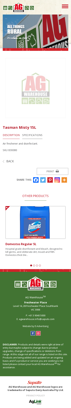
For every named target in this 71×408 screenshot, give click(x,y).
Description (11, 135)
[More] (65, 180)
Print (50, 171)
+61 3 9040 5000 (36, 315)
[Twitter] (43, 180)
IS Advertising (41, 326)
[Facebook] (36, 180)
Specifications (32, 135)
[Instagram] (57, 180)
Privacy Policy (35, 395)
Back (10, 161)
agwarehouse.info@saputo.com (36, 319)
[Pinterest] (50, 180)
